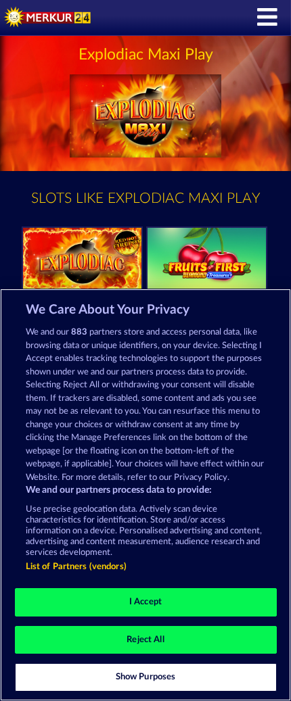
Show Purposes (146, 677)
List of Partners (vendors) (76, 566)
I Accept (145, 602)
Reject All (145, 639)
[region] (145, 495)
